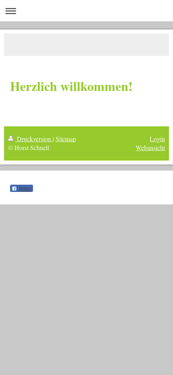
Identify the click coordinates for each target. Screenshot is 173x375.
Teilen (24, 189)
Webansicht (150, 147)
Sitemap (66, 138)
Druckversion (34, 138)
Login (157, 138)
